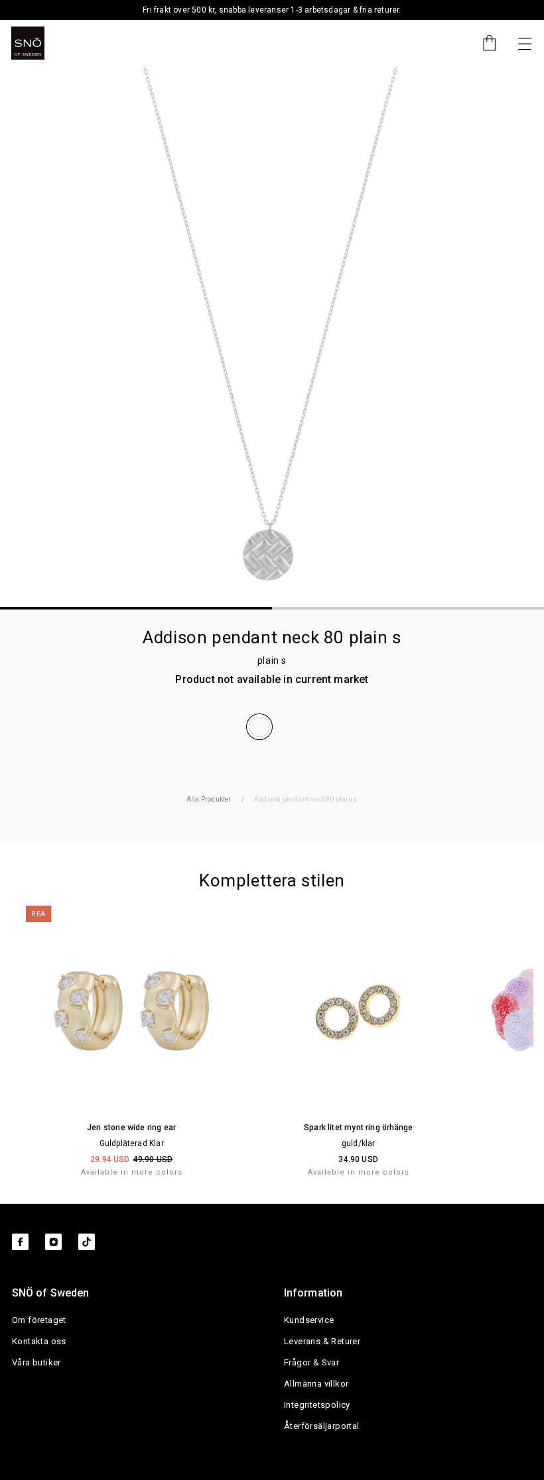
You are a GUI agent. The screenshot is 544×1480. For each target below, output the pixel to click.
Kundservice (309, 1320)
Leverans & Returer (322, 1341)
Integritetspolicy (317, 1405)
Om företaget (39, 1320)
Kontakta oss (39, 1341)
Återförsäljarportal (322, 1426)
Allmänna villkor (316, 1384)
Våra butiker (36, 1362)
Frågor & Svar (311, 1362)
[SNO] (27, 43)
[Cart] (483, 43)
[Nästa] (525, 43)
